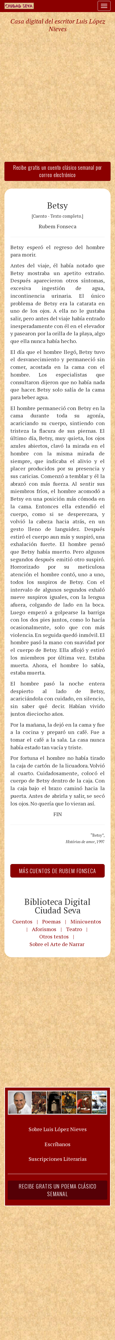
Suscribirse (28, 715)
